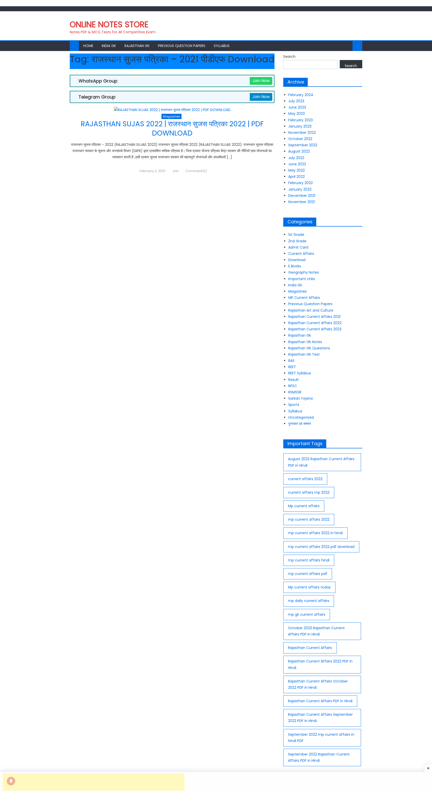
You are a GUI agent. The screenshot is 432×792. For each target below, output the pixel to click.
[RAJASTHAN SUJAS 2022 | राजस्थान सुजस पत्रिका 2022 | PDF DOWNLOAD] (172, 110)
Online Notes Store (109, 24)
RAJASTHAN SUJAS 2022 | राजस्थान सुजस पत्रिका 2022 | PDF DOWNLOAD (172, 128)
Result (293, 379)
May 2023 (296, 113)
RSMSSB (294, 392)
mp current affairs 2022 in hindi (315, 532)
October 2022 (300, 138)
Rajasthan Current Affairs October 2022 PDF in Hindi (318, 684)
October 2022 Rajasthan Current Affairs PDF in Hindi (316, 631)
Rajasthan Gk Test (304, 354)
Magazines (171, 116)
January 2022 (300, 189)
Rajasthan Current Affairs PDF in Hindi (320, 700)
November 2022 (302, 132)
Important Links (301, 278)
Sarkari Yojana (300, 398)
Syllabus (222, 45)
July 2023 (296, 101)
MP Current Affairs (304, 297)
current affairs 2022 (305, 478)
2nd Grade (297, 241)
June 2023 (297, 107)
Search (289, 56)
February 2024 (300, 94)
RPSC (292, 385)
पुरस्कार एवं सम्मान (299, 423)
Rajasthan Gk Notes (305, 341)
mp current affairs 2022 (309, 519)
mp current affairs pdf (307, 573)
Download (297, 259)
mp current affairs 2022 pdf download (321, 546)
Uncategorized (301, 417)
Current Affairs (301, 253)
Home (88, 45)
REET (292, 366)
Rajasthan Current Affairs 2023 (315, 329)
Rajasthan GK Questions (309, 348)
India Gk (109, 45)
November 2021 (301, 201)
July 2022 (296, 157)
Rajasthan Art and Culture (310, 310)
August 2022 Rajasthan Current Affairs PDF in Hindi (321, 462)
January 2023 (300, 126)
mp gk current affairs (306, 614)
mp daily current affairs (308, 600)
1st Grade (296, 234)
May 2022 (296, 170)
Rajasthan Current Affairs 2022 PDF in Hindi (320, 664)
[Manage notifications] (11, 781)
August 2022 (299, 151)
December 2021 (301, 195)
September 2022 (302, 145)
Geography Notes (303, 272)
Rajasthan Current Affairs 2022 (315, 322)
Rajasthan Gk (137, 45)
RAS (291, 360)
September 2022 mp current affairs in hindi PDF (321, 737)
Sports (293, 404)
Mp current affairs (304, 505)
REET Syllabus (299, 373)
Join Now (261, 81)
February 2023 (300, 120)
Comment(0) (196, 171)
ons (175, 171)
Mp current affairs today (309, 587)
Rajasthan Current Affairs (310, 647)
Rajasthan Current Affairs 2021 (314, 316)
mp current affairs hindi (309, 560)
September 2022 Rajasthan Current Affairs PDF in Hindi (319, 757)
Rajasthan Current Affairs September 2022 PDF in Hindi (320, 717)
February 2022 (300, 182)
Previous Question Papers (181, 45)
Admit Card (298, 247)
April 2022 (296, 176)
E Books (294, 266)
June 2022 (297, 164)
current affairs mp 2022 (309, 492)
